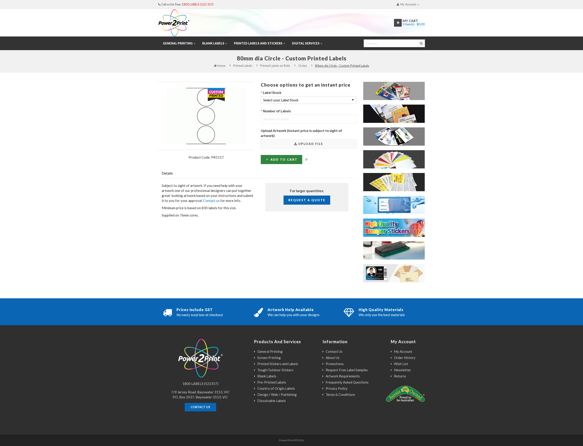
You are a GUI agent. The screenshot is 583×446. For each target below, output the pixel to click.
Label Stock (272, 92)
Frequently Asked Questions (347, 382)
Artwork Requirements (343, 376)
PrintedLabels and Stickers (403, 184)
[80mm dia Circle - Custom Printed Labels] (206, 116)
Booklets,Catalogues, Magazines (399, 116)
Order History (404, 358)
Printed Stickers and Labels (277, 364)
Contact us (211, 201)
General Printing (270, 351)
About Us (333, 358)
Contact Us (334, 351)
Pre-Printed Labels (271, 382)
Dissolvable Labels (404, 209)
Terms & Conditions (340, 394)
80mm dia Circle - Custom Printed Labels (342, 65)
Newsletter (402, 370)
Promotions (335, 364)
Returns (400, 376)
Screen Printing (407, 255)
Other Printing (408, 278)
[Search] (421, 43)
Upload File (310, 144)
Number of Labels (277, 111)
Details (167, 173)
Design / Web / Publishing (277, 394)
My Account (403, 351)
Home (221, 65)
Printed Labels (242, 65)
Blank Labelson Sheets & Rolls (405, 161)
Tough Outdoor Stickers (398, 232)
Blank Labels (266, 376)
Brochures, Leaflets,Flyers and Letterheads (399, 93)
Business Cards (407, 141)
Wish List (401, 364)
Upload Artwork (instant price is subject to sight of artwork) (301, 133)
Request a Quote (306, 200)
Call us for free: (187, 4)
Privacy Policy (337, 388)
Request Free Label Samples (347, 370)
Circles (302, 65)
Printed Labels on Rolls (275, 65)
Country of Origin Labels (276, 388)
